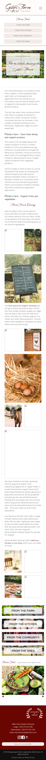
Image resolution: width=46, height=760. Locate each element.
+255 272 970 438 (28, 729)
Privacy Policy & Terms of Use (23, 757)
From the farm (23, 25)
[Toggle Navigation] (40, 8)
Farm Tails (23, 19)
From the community (23, 36)
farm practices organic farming (22, 306)
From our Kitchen (23, 30)
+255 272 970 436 (26, 727)
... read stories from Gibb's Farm (28, 662)
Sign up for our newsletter (23, 744)
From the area (23, 41)
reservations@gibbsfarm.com (25, 732)
